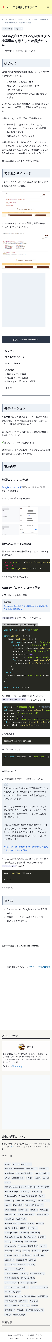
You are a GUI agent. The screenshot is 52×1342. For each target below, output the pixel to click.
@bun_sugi (17, 1066)
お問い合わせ (44, 966)
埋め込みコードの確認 (17, 377)
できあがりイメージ (15, 356)
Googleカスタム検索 (12, 487)
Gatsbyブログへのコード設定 (21, 381)
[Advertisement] (26, 300)
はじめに (9, 350)
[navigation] (48, 7)
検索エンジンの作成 (16, 374)
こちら (12, 1146)
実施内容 (9, 369)
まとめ (8, 387)
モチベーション (12, 363)
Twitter (31, 966)
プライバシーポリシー (35, 1338)
